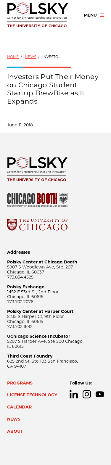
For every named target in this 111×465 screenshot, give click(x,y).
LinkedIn (74, 394)
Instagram (87, 394)
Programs (20, 383)
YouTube (100, 394)
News (30, 56)
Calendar (19, 407)
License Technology (32, 395)
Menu (90, 15)
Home (13, 56)
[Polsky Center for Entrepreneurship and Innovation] (40, 15)
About (15, 431)
